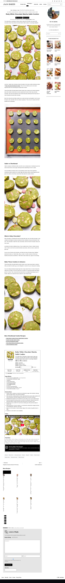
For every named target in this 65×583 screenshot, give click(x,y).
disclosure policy (28, 19)
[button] (8, 359)
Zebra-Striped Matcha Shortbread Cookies (14, 343)
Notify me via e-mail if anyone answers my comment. (13, 561)
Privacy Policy (18, 577)
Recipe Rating (8, 537)
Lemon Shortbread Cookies (11, 344)
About (40, 4)
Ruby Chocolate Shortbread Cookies (12, 85)
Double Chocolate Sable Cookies (13, 339)
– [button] (19, 367)
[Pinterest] (59, 1)
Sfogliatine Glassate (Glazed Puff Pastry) (11, 463)
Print (18, 360)
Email (25, 556)
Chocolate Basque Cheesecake (49, 92)
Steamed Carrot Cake (30, 504)
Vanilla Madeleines (38, 463)
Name (6, 556)
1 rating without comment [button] (18, 527)
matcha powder (12, 383)
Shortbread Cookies (14, 457)
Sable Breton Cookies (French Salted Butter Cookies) (17, 338)
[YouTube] (61, 1)
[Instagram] (55, 1)
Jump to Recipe (19, 17)
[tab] (5, 515)
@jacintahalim (11, 449)
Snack (18, 10)
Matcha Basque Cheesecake (17, 506)
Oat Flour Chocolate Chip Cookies (30, 485)
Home (11, 10)
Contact (44, 4)
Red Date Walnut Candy (17, 482)
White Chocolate (21, 457)
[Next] (9, 472)
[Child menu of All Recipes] (27, 5)
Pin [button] (21, 360)
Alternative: (7, 567)
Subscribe (36, 4)
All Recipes (15, 10)
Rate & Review (26, 17)
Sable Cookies (7, 457)
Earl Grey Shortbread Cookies (12, 341)
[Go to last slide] (5, 472)
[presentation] (3, 475)
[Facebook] (52, 1)
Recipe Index (23, 4)
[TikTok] (57, 1)
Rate (26, 360)
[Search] (59, 34)
